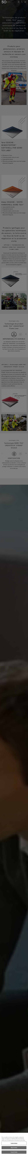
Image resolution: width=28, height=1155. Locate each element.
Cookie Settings (14, 1143)
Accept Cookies (14, 1152)
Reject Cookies (14, 1147)
